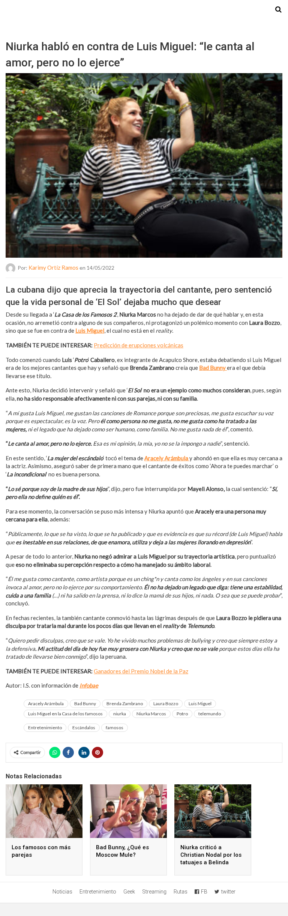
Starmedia (144, 9)
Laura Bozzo (165, 703)
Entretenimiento (45, 727)
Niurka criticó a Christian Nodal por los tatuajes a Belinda (211, 855)
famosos (114, 727)
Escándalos (83, 727)
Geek (129, 892)
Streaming (154, 892)
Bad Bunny (213, 367)
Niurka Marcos (151, 713)
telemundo (209, 713)
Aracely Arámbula (166, 458)
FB (204, 892)
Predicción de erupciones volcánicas (138, 345)
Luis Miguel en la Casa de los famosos (65, 713)
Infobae (89, 685)
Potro (182, 713)
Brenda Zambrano (124, 703)
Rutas (181, 892)
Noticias (62, 892)
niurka (119, 713)
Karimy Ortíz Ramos (53, 267)
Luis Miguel (89, 330)
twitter (228, 892)
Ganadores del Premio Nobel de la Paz (141, 671)
